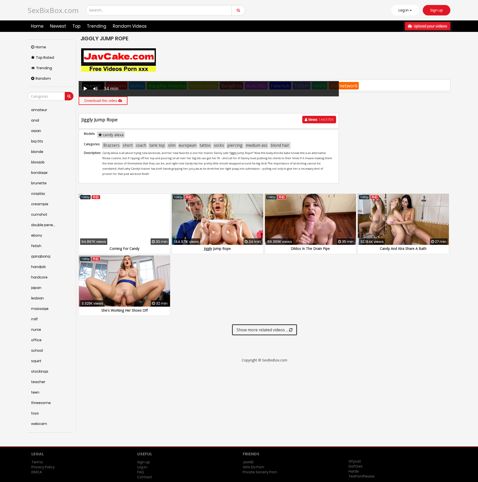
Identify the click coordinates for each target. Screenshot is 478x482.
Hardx (354, 471)
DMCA (36, 472)
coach (141, 145)
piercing (234, 145)
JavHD (248, 462)
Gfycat (355, 461)
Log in (142, 467)
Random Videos (130, 26)
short (128, 145)
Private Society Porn (260, 472)
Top (76, 26)
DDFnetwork (344, 86)
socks (219, 145)
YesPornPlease (361, 476)
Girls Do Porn (253, 467)
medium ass (256, 145)
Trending (96, 26)
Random (43, 78)
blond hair (280, 145)
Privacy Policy (43, 467)
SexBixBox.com (53, 10)
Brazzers (111, 145)
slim (172, 145)
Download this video (101, 100)
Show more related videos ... (263, 330)
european (187, 145)
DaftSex (355, 466)
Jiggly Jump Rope (217, 248)
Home (37, 26)
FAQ (140, 472)
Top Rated (45, 57)
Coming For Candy (124, 248)
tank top (157, 145)
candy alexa (112, 135)
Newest (58, 26)
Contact (144, 477)
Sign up (436, 10)
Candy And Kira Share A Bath (403, 248)
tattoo (205, 145)
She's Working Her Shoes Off (124, 310)
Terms (37, 462)
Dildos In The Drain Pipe (310, 248)
